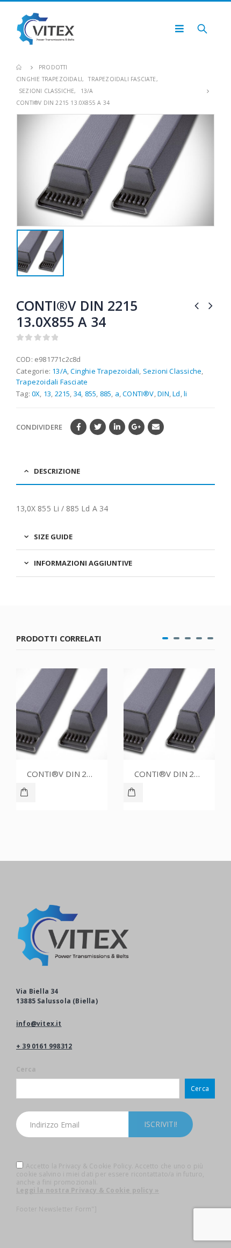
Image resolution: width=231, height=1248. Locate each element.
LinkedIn (117, 427)
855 (91, 393)
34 (77, 393)
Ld (176, 393)
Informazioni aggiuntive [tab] (83, 563)
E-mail (156, 427)
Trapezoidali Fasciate (52, 382)
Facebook (78, 427)
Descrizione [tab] (57, 471)
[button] (165, 638)
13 (47, 393)
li (185, 393)
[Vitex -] (45, 28)
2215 (62, 393)
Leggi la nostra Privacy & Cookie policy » (87, 1190)
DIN (163, 393)
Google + (136, 427)
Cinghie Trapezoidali (104, 371)
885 (106, 393)
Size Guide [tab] (53, 536)
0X (36, 393)
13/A (59, 371)
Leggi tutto (30, 792)
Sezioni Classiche (172, 371)
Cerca (26, 1069)
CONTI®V (138, 393)
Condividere (39, 427)
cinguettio (98, 427)
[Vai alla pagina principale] (20, 67)
